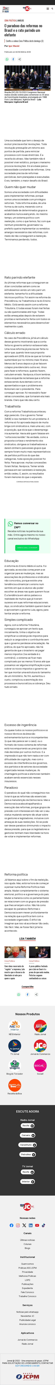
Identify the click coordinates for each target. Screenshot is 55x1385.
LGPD (27, 1280)
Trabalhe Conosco (27, 1296)
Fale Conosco (27, 1292)
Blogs (27, 1248)
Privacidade (27, 1272)
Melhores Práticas (27, 1276)
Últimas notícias (27, 1240)
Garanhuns (27, 1144)
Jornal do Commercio (27, 1339)
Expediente (27, 1288)
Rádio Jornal (27, 1343)
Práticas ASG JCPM (28, 1267)
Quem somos (27, 1263)
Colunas (27, 1244)
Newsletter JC (27, 1316)
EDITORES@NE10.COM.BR (27, 1365)
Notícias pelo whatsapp (27, 1312)
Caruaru (28, 1135)
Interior (27, 1181)
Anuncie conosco (27, 1324)
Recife (28, 1125)
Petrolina (27, 1154)
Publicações (27, 1284)
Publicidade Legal (27, 1320)
